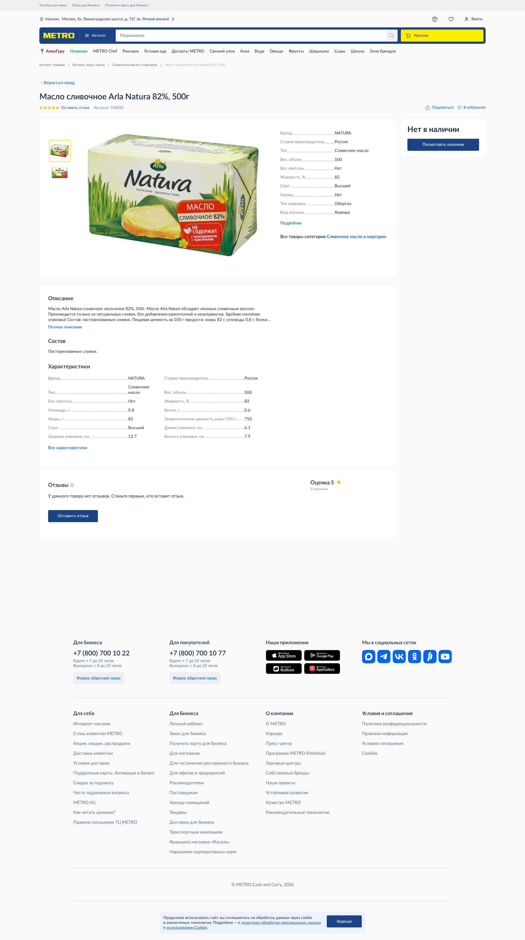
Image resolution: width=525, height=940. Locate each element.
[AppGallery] (322, 668)
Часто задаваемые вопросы (101, 793)
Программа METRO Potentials (296, 753)
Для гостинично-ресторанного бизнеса (209, 763)
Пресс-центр (279, 743)
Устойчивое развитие (287, 793)
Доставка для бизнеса (192, 822)
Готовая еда (155, 51)
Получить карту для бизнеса (126, 5)
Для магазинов (185, 753)
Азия (244, 51)
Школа (357, 51)
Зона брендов (383, 51)
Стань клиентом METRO (97, 733)
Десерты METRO (188, 51)
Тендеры (178, 812)
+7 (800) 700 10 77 (198, 653)
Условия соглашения (382, 743)
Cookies (369, 753)
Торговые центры (283, 763)
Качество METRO (283, 802)
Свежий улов (222, 51)
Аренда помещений (189, 802)
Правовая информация (385, 733)
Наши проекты (281, 783)
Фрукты (296, 51)
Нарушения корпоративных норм (203, 852)
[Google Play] (322, 655)
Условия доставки (53, 5)
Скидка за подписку (93, 783)
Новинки (79, 51)
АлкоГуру (55, 51)
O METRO (276, 724)
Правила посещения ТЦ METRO (105, 822)
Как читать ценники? (94, 812)
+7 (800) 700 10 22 (101, 653)
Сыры (339, 51)
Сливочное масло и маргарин (356, 237)
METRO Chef (105, 51)
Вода (259, 51)
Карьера (274, 733)
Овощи (276, 51)
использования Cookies (187, 928)
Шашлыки (319, 51)
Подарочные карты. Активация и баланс (114, 773)
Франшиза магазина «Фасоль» (200, 842)
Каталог (99, 35)
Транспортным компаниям (196, 832)
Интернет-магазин (91, 724)
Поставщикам (184, 793)
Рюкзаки (130, 51)
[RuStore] (284, 668)
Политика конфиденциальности (394, 724)
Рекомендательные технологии (297, 812)
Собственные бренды (288, 773)
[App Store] (284, 655)
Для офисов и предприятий (197, 773)
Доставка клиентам (93, 753)
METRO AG (84, 802)
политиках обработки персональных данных (281, 923)
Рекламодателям (187, 783)
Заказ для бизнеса (86, 5)
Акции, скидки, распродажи (101, 743)
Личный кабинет (186, 724)
